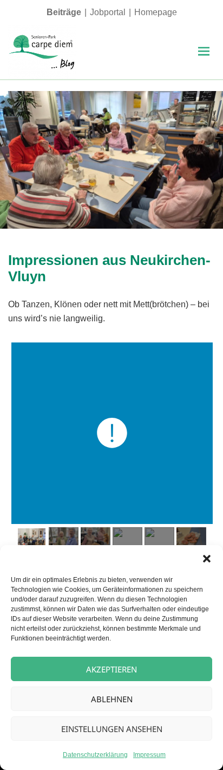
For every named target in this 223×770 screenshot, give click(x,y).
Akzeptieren (111, 669)
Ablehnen (112, 699)
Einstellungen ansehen (111, 728)
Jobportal (108, 12)
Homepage (155, 12)
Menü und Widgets (203, 62)
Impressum (149, 755)
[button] (206, 558)
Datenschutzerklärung (95, 755)
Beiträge (64, 12)
